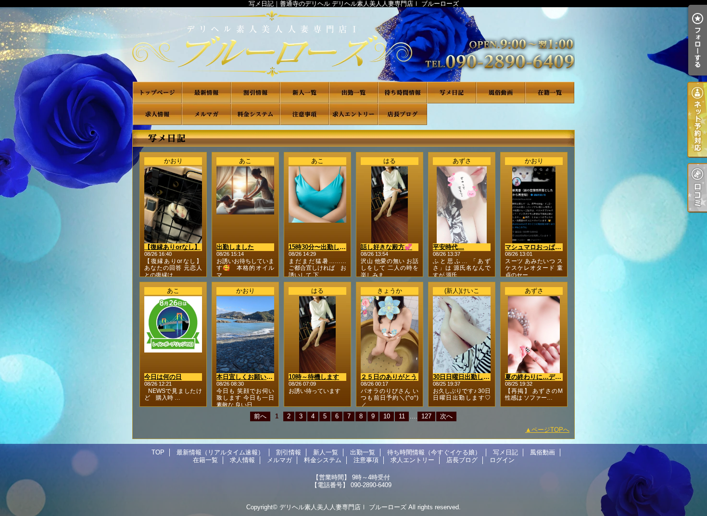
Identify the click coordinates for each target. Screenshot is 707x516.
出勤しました (235, 247)
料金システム (255, 114)
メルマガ (206, 114)
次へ (446, 416)
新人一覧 (304, 92)
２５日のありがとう (389, 376)
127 (426, 416)
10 (386, 416)
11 (402, 416)
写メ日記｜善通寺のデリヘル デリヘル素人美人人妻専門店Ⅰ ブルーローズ (353, 44)
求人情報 (157, 114)
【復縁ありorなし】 (172, 247)
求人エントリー (353, 114)
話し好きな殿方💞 (386, 247)
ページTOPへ (550, 429)
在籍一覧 (549, 92)
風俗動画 (500, 92)
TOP (157, 92)
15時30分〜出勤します (320, 247)
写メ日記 (451, 92)
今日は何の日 (163, 376)
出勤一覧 (353, 92)
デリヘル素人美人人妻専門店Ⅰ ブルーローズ (342, 507)
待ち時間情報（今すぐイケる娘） (402, 92)
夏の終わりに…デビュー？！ (545, 376)
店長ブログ (402, 114)
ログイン (502, 460)
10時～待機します (314, 376)
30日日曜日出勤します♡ (467, 376)
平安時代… (448, 247)
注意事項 (304, 114)
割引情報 (255, 92)
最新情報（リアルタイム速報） (206, 92)
